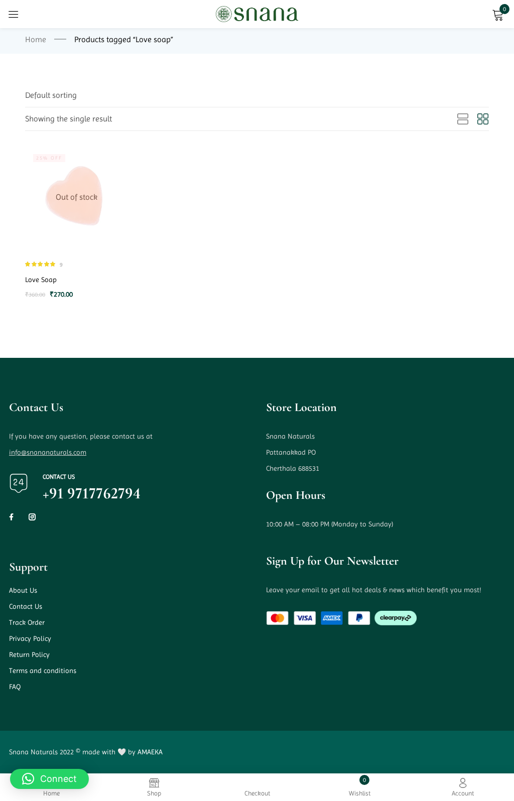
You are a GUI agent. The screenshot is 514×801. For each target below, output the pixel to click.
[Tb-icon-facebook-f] (12, 516)
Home (35, 39)
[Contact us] (18, 483)
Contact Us (25, 606)
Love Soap (41, 280)
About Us (23, 590)
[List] (463, 119)
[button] (51, 95)
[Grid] (483, 119)
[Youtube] (51, 516)
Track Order (27, 622)
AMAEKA (150, 752)
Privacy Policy (30, 638)
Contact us (59, 476)
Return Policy (29, 654)
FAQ (15, 687)
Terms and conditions (42, 670)
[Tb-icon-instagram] (32, 516)
